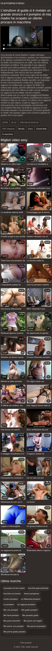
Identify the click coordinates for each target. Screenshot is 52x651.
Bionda (21, 129)
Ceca (30, 129)
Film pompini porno (12, 3)
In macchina (7, 134)
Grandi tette (41, 129)
